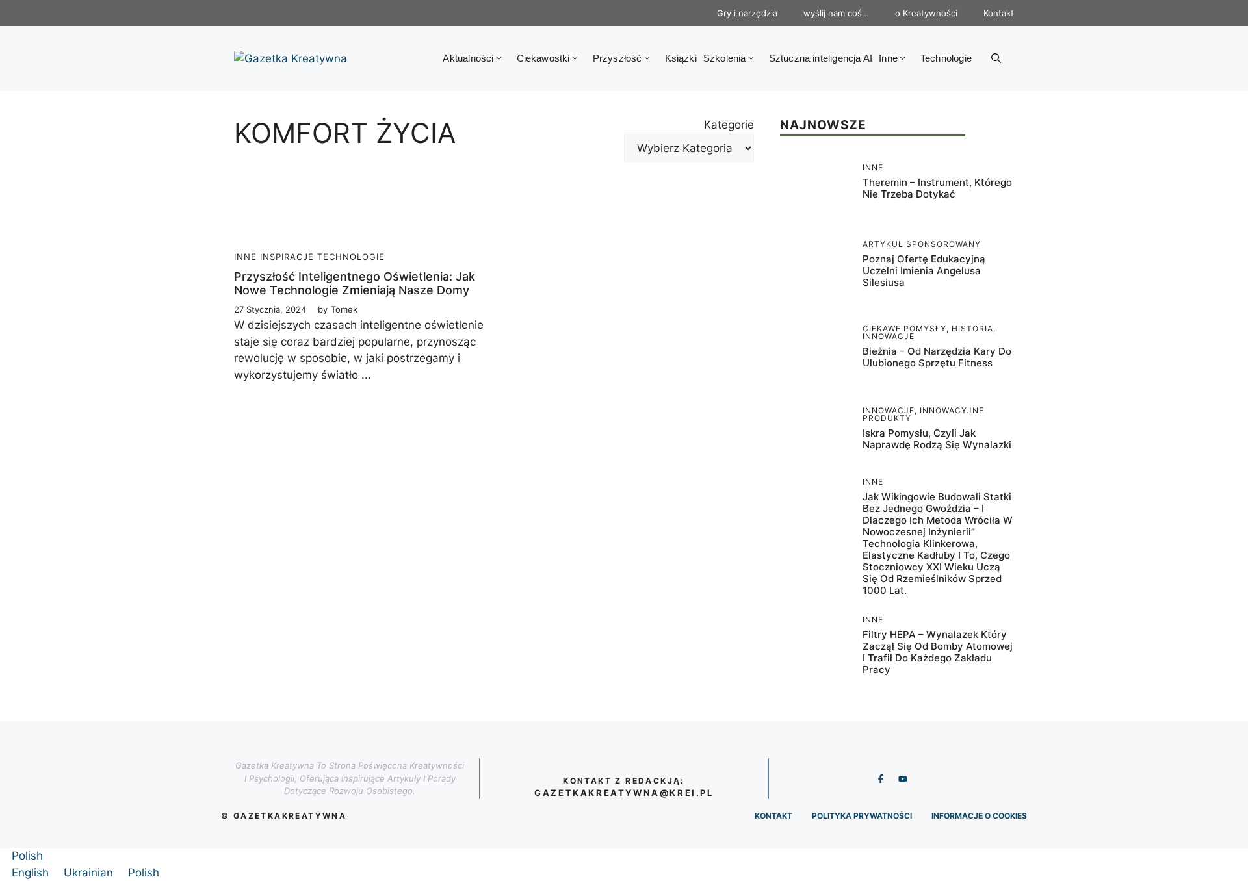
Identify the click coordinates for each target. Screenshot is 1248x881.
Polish (27, 855)
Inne (888, 58)
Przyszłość (617, 58)
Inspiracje (287, 256)
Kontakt (998, 13)
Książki (681, 58)
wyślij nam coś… (836, 13)
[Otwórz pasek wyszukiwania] (996, 58)
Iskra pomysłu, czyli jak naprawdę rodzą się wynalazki (937, 439)
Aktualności (468, 58)
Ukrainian (90, 872)
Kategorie (729, 124)
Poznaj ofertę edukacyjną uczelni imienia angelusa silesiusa (924, 270)
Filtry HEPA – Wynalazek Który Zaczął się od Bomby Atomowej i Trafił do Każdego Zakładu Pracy (938, 652)
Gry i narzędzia (747, 13)
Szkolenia (724, 58)
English (32, 872)
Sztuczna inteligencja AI (821, 58)
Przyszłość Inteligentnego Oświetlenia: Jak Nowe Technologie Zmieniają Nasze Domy (354, 284)
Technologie (946, 58)
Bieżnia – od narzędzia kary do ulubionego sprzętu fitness (937, 357)
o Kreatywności (926, 13)
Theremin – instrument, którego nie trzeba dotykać (937, 188)
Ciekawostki (543, 58)
